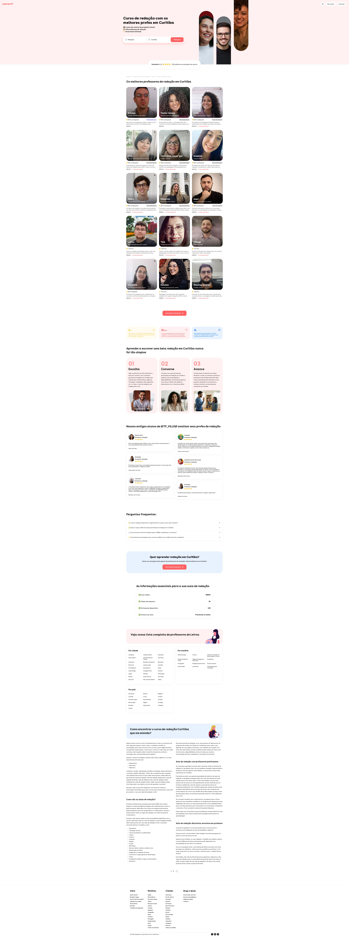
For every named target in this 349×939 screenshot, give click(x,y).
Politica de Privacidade (137, 899)
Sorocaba (161, 676)
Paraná (153, 76)
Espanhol (150, 910)
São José (131, 679)
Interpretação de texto (183, 660)
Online (160, 679)
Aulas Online (133, 903)
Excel (149, 923)
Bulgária (160, 693)
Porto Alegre (169, 914)
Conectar (341, 4)
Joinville (160, 670)
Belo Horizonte (170, 905)
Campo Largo (147, 665)
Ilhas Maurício (147, 699)
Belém (167, 916)
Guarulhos (161, 654)
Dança (150, 925)
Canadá (131, 696)
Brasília (168, 901)
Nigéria (145, 702)
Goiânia (168, 919)
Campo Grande (147, 654)
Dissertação (181, 666)
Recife (167, 912)
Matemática (151, 897)
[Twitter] (215, 934)
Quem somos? (134, 895)
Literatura (195, 666)
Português (151, 919)
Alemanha (131, 693)
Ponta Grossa (147, 676)
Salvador (168, 899)
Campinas (131, 654)
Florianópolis (132, 668)
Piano (149, 914)
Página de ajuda (188, 899)
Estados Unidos (133, 699)
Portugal (160, 702)
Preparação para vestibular (212, 667)
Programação (152, 921)
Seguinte (177, 871)
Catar (145, 696)
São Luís (168, 925)
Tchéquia (160, 705)
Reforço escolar (152, 903)
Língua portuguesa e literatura (198, 660)
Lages (130, 673)
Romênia (131, 705)
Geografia (151, 912)
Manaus (168, 908)
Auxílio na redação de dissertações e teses (213, 655)
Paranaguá (161, 673)
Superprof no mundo (135, 901)
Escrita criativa (211, 663)
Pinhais (130, 676)
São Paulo (161, 657)
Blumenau (160, 662)
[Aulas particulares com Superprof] (7, 4)
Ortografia (181, 663)
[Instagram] (218, 934)
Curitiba (168, 910)
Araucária (131, 662)
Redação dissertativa (198, 663)
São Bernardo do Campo (148, 658)
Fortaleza (168, 903)
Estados (132, 905)
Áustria (145, 693)
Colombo (160, 665)
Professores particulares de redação (141, 76)
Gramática (210, 659)
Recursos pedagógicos (189, 897)
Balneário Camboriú (148, 662)
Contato (185, 901)
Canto (149, 901)
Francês (150, 908)
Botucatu (131, 665)
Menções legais (134, 897)
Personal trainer (152, 899)
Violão (150, 905)
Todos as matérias (153, 927)
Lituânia (160, 699)
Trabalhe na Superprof (136, 908)
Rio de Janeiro (170, 897)
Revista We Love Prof (189, 895)
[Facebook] (212, 934)
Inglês (149, 895)
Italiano (150, 916)
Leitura (194, 654)
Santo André (132, 657)
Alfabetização (182, 654)
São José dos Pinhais (149, 679)
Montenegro (132, 702)
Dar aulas (330, 4)
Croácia (160, 696)
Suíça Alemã (146, 705)
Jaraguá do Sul (147, 670)
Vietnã (130, 708)
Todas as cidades (171, 927)
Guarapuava (146, 668)
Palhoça (145, 673)
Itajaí (159, 668)
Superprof (128, 76)
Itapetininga (132, 670)
